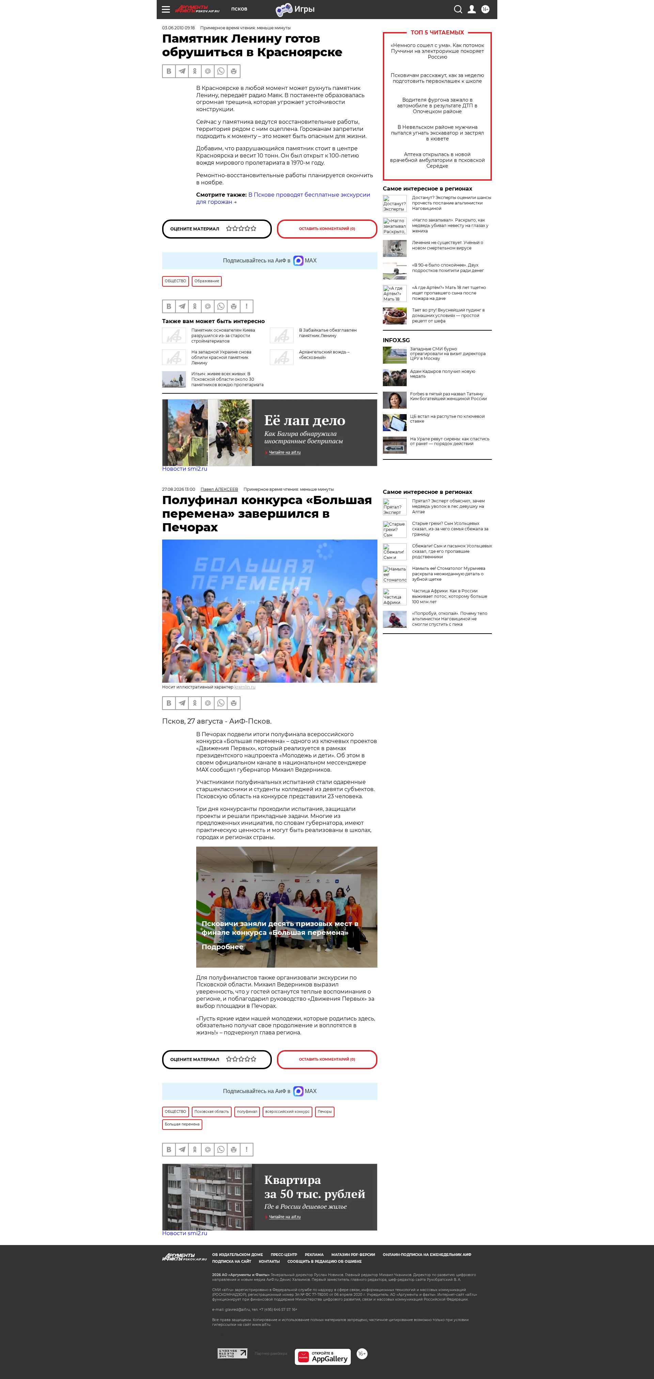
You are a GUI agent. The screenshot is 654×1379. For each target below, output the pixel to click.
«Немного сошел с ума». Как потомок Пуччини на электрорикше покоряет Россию (437, 51)
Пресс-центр (284, 1255)
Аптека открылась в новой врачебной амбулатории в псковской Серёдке (437, 160)
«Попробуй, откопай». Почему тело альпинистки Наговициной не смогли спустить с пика (449, 619)
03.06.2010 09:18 (178, 27)
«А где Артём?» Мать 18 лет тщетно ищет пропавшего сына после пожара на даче (449, 293)
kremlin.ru (244, 687)
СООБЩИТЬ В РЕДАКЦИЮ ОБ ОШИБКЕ (324, 1261)
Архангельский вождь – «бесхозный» (324, 354)
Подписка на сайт (231, 1261)
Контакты (269, 1261)
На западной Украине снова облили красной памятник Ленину (221, 357)
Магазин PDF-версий (353, 1255)
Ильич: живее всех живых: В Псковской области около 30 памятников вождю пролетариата (227, 379)
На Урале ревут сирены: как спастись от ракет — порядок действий (449, 441)
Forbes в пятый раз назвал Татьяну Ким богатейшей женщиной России (448, 396)
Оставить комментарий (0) (327, 229)
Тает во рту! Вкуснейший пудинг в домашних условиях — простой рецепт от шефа (448, 315)
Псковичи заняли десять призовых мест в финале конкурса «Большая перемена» (280, 928)
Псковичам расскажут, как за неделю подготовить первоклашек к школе (437, 78)
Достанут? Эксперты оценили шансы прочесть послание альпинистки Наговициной (451, 203)
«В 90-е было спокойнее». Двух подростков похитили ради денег (448, 267)
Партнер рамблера (271, 1353)
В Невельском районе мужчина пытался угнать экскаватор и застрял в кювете (437, 133)
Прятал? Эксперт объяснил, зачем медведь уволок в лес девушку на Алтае (448, 506)
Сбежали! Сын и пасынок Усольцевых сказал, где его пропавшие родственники (452, 551)
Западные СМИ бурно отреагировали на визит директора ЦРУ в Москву (448, 354)
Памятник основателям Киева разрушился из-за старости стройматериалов (223, 336)
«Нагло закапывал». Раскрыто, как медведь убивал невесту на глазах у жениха (450, 225)
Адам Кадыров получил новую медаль (442, 374)
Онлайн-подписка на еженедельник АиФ (427, 1255)
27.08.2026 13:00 (178, 489)
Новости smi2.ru (184, 469)
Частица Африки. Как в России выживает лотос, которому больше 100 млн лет (449, 596)
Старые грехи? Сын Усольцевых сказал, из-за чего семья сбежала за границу (450, 529)
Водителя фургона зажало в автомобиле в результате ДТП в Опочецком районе (437, 106)
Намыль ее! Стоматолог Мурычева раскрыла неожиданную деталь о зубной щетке (448, 574)
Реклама (314, 1255)
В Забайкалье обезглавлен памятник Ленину (328, 333)
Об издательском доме (237, 1255)
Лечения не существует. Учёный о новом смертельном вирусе (447, 245)
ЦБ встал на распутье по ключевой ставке (447, 419)
